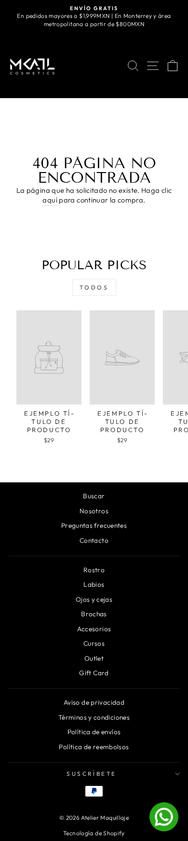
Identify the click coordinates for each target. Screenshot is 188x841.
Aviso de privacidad (94, 702)
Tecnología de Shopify (94, 833)
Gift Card (93, 672)
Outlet (94, 658)
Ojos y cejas (94, 599)
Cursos (94, 643)
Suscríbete (91, 773)
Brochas (94, 613)
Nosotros (94, 511)
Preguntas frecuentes (94, 525)
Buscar (94, 496)
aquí (49, 199)
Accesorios (94, 628)
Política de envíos (94, 731)
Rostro (94, 570)
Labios (93, 584)
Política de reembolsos (94, 746)
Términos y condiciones (94, 717)
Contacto (94, 540)
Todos (94, 287)
